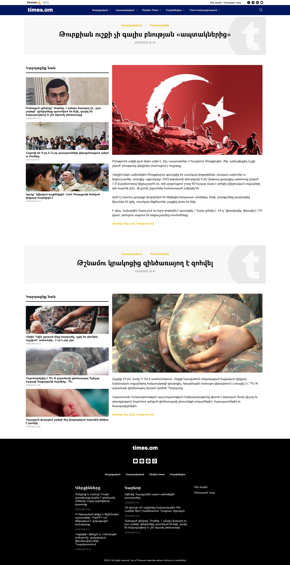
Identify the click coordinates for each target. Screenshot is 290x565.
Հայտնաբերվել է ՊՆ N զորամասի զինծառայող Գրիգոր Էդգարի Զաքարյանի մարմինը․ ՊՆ (62, 379)
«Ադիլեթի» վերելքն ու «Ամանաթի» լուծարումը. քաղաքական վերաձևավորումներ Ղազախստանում (96, 539)
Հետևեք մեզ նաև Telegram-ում (133, 223)
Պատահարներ (159, 25)
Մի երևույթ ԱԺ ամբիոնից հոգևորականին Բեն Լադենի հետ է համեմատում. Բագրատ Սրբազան (155, 509)
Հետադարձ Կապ (232, 2)
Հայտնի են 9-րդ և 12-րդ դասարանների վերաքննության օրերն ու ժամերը (67, 154)
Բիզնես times (157, 474)
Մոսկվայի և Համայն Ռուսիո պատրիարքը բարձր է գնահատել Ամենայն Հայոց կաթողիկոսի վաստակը (95, 499)
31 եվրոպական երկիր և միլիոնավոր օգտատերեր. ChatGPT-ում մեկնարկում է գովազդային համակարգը (97, 519)
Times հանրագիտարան (203, 10)
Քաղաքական (100, 10)
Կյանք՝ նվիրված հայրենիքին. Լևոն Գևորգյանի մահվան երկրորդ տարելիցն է (63, 195)
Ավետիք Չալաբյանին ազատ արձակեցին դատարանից (150, 495)
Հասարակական (125, 10)
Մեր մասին (216, 2)
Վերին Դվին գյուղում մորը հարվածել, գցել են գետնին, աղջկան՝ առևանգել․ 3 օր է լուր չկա (62, 338)
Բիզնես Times (150, 10)
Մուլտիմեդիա (174, 10)
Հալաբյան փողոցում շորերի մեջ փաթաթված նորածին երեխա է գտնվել (67, 421)
